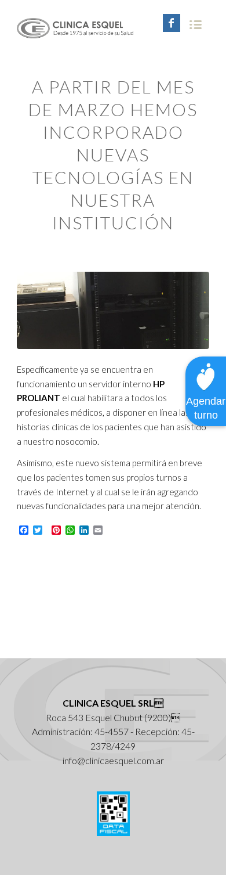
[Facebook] (171, 23)
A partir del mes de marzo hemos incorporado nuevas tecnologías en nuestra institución (113, 154)
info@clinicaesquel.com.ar (113, 760)
